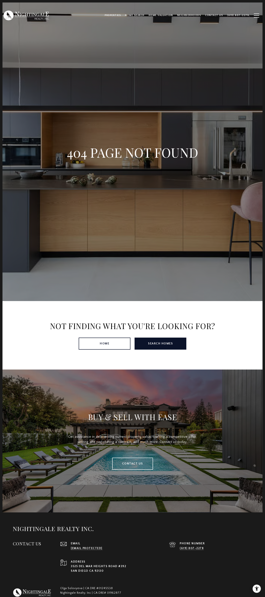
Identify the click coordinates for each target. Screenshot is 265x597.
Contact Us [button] (132, 463)
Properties (113, 15)
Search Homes (160, 343)
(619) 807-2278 (192, 548)
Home (104, 343)
